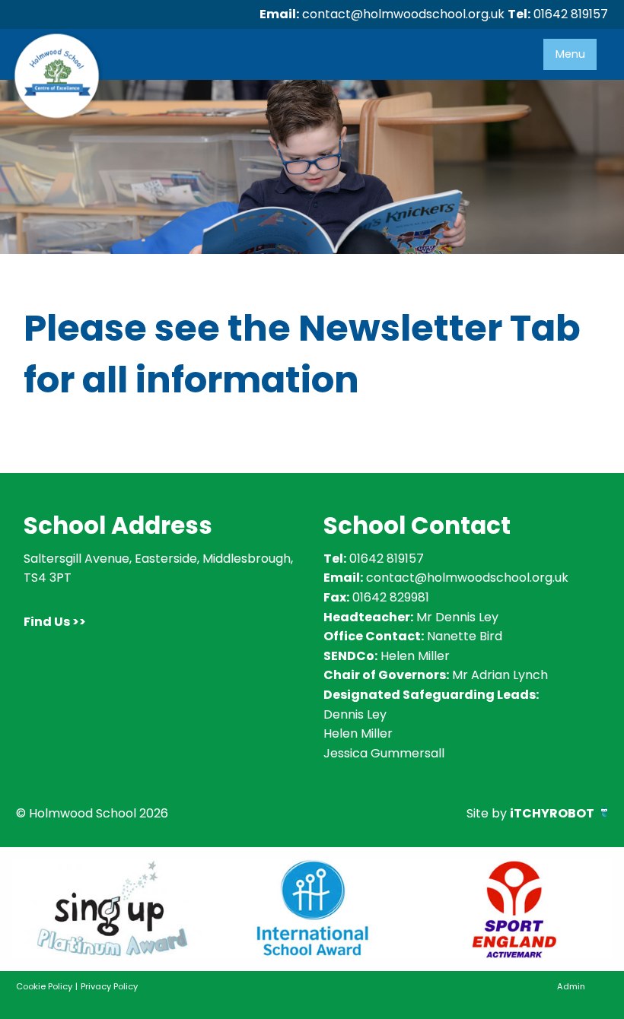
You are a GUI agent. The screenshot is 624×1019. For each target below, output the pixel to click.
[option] (112, 909)
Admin (571, 986)
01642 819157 (570, 14)
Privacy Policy (109, 986)
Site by (530, 813)
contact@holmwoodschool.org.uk (403, 14)
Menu (570, 54)
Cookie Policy (44, 986)
